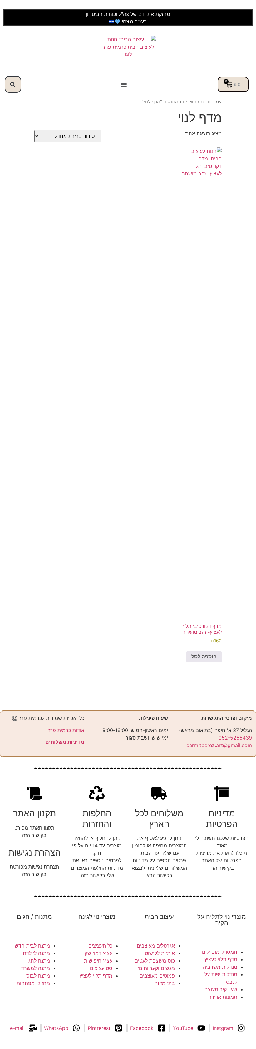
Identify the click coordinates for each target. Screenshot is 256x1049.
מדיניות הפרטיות (222, 818)
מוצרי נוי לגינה (97, 916)
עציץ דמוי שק (98, 953)
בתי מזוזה (165, 983)
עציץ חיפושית (98, 961)
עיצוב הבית (159, 916)
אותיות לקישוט (160, 953)
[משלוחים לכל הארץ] (159, 793)
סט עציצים (101, 968)
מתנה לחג (39, 961)
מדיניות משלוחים (64, 742)
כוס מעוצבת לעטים (155, 961)
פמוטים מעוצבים (157, 976)
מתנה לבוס (38, 976)
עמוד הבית (211, 102)
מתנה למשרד (35, 968)
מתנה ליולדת (36, 953)
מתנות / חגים (34, 916)
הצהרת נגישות (34, 852)
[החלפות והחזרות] (97, 793)
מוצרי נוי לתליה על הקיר (221, 920)
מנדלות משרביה (220, 967)
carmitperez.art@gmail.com (219, 745)
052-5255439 (235, 738)
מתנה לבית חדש (32, 946)
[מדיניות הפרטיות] (221, 793)
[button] (13, 84)
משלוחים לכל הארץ (159, 818)
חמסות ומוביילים (219, 952)
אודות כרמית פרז (66, 730)
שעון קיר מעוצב (221, 989)
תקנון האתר (34, 813)
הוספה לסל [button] (204, 656)
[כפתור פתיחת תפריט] (124, 84)
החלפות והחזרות (96, 818)
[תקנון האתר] (34, 793)
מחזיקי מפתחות (33, 983)
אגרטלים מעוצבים (156, 946)
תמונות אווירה (222, 997)
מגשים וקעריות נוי (156, 968)
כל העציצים (100, 946)
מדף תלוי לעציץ (220, 959)
